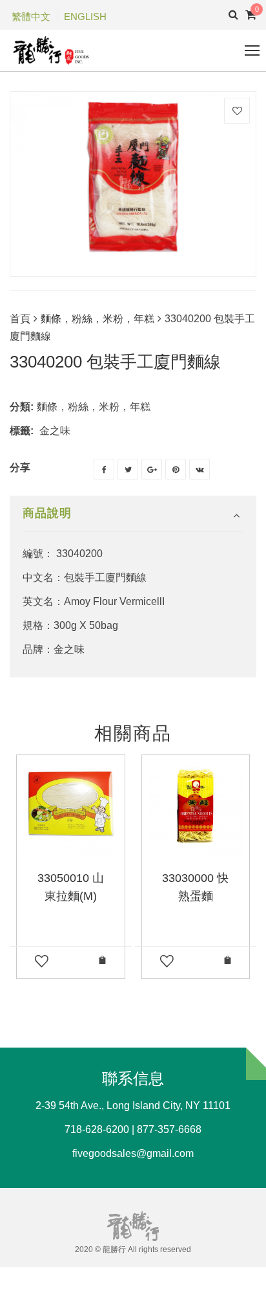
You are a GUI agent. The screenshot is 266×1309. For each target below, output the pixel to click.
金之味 (54, 430)
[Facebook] (104, 469)
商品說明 (47, 513)
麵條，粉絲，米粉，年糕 (97, 318)
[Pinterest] (175, 469)
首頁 (20, 318)
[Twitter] (128, 469)
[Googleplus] (151, 469)
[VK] (199, 469)
